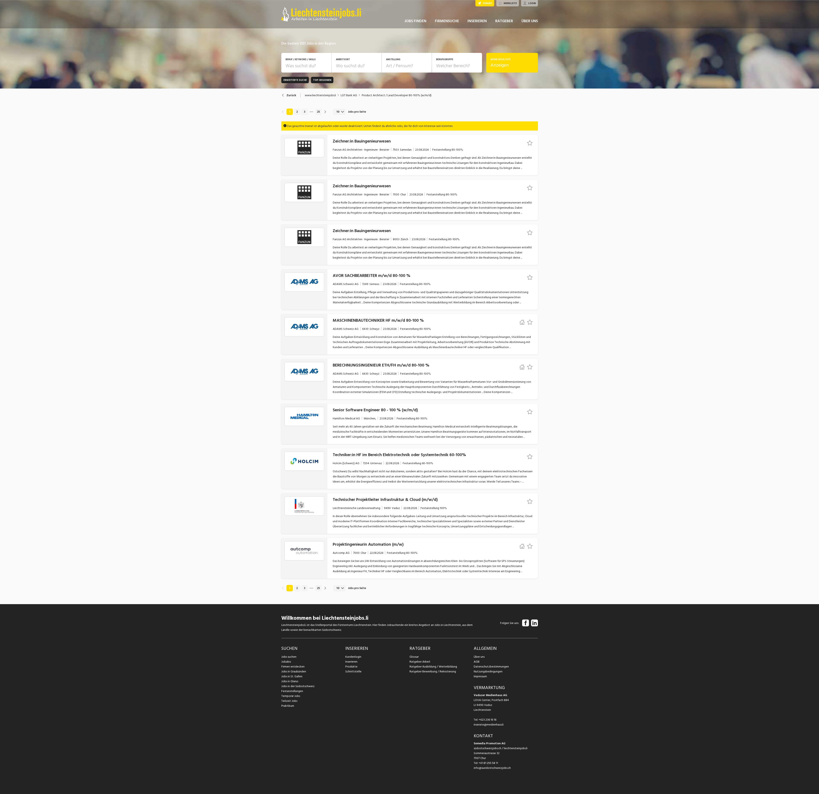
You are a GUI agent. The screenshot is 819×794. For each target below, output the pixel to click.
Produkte (351, 666)
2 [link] (297, 111)
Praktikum (287, 705)
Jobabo (286, 661)
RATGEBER (504, 21)
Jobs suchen (288, 656)
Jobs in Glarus (289, 681)
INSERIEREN (477, 21)
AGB (476, 661)
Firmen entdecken (293, 666)
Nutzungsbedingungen (488, 671)
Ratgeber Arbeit (420, 661)
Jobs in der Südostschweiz (298, 686)
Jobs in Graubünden (293, 671)
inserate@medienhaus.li (489, 724)
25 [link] (318, 111)
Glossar (414, 656)
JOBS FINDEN (415, 21)
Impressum (480, 676)
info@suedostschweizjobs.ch (492, 767)
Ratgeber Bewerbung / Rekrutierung (433, 671)
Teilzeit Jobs (289, 700)
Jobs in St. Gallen (291, 676)
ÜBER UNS (529, 21)
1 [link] (289, 111)
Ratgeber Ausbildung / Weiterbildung (433, 666)
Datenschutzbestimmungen (491, 666)
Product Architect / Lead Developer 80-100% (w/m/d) (396, 95)
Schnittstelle (353, 671)
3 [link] (304, 111)
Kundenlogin (353, 656)
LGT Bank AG (349, 95)
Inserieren (351, 661)
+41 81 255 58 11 (488, 763)
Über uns (479, 656)
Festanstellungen (292, 691)
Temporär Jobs (290, 696)
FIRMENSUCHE (447, 21)
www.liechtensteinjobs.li (320, 95)
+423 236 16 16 (487, 719)
